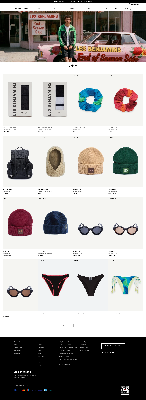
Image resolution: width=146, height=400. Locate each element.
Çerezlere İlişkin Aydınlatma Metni (68, 347)
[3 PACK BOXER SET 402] (55, 100)
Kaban (39, 353)
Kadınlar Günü (18, 347)
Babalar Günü (17, 353)
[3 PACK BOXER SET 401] (20, 100)
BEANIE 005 (6, 251)
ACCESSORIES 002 (114, 128)
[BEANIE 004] (125, 161)
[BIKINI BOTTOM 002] (90, 285)
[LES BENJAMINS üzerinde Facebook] (102, 353)
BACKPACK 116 (7, 189)
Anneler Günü (17, 350)
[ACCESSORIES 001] (90, 100)
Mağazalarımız (84, 347)
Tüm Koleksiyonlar (43, 342)
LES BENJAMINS (23, 385)
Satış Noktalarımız (85, 350)
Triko (39, 362)
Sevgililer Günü (18, 342)
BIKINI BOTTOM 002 (79, 313)
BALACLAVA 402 (43, 189)
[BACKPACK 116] (20, 161)
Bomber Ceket (42, 356)
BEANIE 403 (41, 251)
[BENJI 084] (90, 223)
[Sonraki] (96, 1)
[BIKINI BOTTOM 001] (55, 285)
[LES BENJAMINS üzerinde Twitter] (111, 353)
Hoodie (40, 344)
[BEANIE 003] (90, 161)
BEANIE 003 (77, 189)
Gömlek (40, 365)
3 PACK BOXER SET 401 (10, 128)
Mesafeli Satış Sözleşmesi (66, 353)
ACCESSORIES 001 (79, 128)
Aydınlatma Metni (64, 356)
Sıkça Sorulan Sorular (65, 344)
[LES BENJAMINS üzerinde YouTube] (113, 353)
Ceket (39, 350)
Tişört (39, 359)
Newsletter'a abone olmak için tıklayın (113, 346)
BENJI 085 (111, 251)
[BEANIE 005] (20, 223)
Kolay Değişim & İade (65, 342)
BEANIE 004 (112, 189)
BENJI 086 (6, 313)
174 (81, 325)
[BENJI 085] (125, 223)
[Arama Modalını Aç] (122, 8)
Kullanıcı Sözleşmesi (64, 364)
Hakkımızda (83, 344)
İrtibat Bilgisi (83, 342)
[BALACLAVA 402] (55, 161)
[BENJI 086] (20, 285)
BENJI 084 (76, 251)
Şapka (39, 368)
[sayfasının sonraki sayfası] (85, 325)
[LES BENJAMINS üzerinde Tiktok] (108, 353)
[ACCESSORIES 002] (125, 100)
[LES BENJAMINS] (21, 8)
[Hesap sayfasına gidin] (125, 8)
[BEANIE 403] (55, 223)
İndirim (16, 344)
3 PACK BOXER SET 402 (45, 128)
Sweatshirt (41, 347)
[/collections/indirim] (73, 36)
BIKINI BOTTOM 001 (44, 313)
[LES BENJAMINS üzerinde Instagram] (105, 353)
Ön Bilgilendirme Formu (65, 350)
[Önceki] (50, 1)
